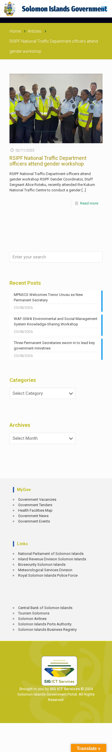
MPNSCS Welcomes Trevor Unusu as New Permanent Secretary (48, 297)
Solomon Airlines (32, 618)
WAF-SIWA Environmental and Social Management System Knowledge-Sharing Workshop (55, 321)
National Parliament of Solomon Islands (51, 553)
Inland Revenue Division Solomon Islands (52, 559)
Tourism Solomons (33, 613)
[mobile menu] (104, 8)
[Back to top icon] (103, 743)
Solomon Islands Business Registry (47, 629)
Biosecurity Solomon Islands (41, 564)
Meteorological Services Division (45, 570)
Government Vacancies (37, 499)
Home (15, 31)
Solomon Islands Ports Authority (45, 624)
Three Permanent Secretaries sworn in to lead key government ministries (54, 345)
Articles (34, 31)
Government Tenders (35, 505)
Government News (33, 516)
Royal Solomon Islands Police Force (48, 575)
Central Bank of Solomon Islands (45, 608)
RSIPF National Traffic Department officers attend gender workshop (47, 161)
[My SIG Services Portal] (56, 8)
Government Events (34, 521)
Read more (89, 203)
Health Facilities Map (35, 510)
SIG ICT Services (64, 689)
